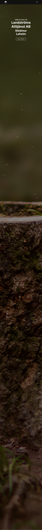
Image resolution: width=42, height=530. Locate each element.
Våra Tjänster (21, 39)
